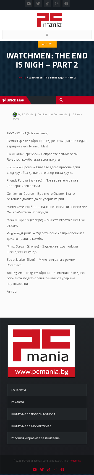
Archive (47, 44)
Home (22, 77)
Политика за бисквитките (31, 426)
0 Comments (59, 114)
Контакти (18, 389)
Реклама (17, 401)
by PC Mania (25, 114)
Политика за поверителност (33, 414)
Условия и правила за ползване (35, 438)
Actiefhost (75, 460)
